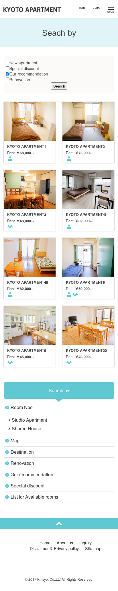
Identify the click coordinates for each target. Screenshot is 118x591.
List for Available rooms (34, 496)
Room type (22, 407)
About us (65, 543)
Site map (93, 548)
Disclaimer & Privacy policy (54, 548)
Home (45, 543)
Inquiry (85, 543)
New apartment (23, 63)
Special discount (24, 68)
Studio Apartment (29, 420)
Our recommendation (28, 74)
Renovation (19, 79)
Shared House (26, 428)
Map (15, 440)
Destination (22, 452)
